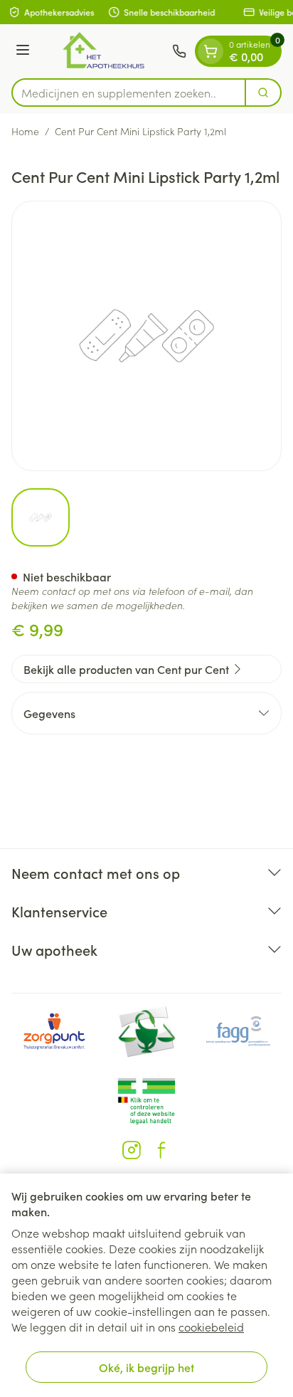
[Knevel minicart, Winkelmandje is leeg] (210, 51)
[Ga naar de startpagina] (103, 51)
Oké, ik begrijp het (146, 1367)
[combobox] (128, 92)
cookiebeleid (211, 1326)
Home (25, 131)
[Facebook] (161, 1150)
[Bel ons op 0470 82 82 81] (179, 51)
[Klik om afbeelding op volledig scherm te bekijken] (146, 335)
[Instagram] (131, 1150)
